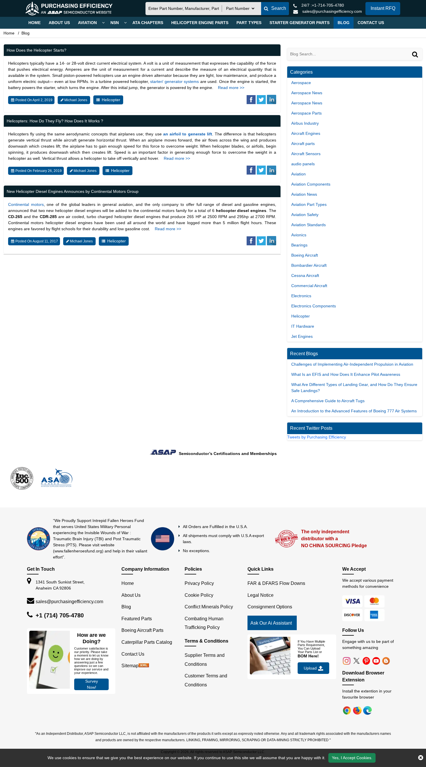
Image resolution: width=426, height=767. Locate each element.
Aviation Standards (308, 224)
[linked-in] (271, 100)
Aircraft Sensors (306, 153)
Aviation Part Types (309, 204)
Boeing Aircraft (304, 255)
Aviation (87, 22)
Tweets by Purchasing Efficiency (316, 437)
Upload (310, 696)
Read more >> (231, 87)
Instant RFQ (383, 8)
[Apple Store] (347, 737)
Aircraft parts (303, 143)
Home (34, 22)
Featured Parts (136, 646)
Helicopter (111, 99)
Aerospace (301, 82)
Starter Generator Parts (299, 22)
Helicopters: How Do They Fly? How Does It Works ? (55, 121)
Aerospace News (306, 92)
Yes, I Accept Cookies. (352, 757)
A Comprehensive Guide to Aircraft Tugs (328, 400)
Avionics (298, 235)
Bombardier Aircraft (309, 265)
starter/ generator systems (174, 81)
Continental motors (26, 204)
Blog (343, 22)
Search (278, 8)
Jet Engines (302, 336)
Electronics (301, 295)
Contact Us (371, 22)
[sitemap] (144, 693)
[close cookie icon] (420, 757)
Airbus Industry (305, 123)
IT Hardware (302, 326)
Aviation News (304, 194)
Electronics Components (313, 306)
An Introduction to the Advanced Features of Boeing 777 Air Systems (354, 411)
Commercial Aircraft (309, 285)
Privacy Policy (199, 611)
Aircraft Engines (305, 133)
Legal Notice (260, 623)
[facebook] (251, 100)
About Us (59, 22)
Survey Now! (91, 712)
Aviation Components (310, 184)
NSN (114, 22)
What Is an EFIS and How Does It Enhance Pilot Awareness (345, 374)
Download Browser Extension (363, 704)
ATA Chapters (147, 22)
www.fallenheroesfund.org (78, 578)
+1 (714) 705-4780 (60, 643)
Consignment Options (269, 634)
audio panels (303, 164)
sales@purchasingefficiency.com (69, 629)
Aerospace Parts (306, 113)
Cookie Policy (199, 623)
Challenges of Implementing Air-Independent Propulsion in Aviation (352, 364)
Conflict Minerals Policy (209, 634)
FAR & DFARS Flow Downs (276, 611)
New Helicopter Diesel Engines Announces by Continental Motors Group (73, 191)
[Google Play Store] (358, 737)
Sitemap (130, 693)
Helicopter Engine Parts (199, 22)
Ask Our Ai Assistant (271, 650)
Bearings (299, 245)
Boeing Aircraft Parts (142, 658)
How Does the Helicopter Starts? (36, 50)
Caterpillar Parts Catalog (146, 670)
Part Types (248, 22)
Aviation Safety (304, 214)
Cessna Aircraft (305, 275)
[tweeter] (261, 100)
